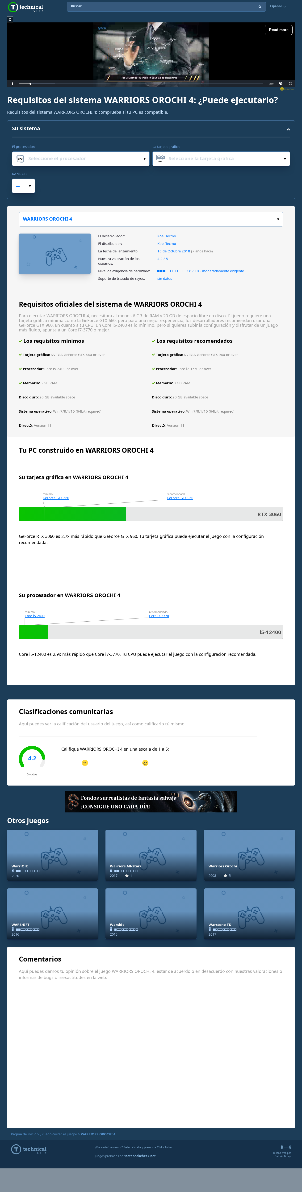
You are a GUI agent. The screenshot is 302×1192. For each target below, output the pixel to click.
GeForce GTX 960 (180, 498)
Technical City (25, 7)
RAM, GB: (20, 173)
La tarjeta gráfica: (166, 146)
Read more (279, 30)
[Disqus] (151, 1058)
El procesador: (23, 146)
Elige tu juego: (151, 219)
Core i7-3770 (159, 616)
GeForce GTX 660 (56, 498)
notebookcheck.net (140, 1156)
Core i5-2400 (35, 616)
